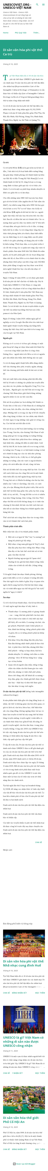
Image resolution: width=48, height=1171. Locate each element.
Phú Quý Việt (20, 32)
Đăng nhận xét (19, 993)
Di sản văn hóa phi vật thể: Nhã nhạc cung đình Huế (23, 963)
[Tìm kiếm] (37, 4)
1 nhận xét (17, 1073)
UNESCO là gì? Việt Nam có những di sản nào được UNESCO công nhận (23, 1041)
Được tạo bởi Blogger (25, 1164)
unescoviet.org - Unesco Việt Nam (17, 6)
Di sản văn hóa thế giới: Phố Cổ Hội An (21, 1120)
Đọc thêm (40, 993)
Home (5, 32)
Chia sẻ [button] (38, 842)
